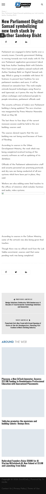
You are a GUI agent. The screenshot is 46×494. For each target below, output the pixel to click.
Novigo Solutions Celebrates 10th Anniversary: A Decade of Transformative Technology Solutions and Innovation (23, 304)
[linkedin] (26, 42)
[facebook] (6, 42)
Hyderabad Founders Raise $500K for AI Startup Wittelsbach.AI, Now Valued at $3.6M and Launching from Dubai (22, 463)
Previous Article (24, 299)
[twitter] (16, 42)
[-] (23, 4)
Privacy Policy (20, 489)
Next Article (22, 320)
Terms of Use (34, 489)
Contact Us (7, 489)
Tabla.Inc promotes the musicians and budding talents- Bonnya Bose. (19, 422)
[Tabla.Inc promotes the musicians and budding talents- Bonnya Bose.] (23, 403)
